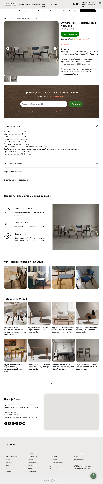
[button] (88, 10)
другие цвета (66, 44)
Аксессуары (9, 472)
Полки (52, 11)
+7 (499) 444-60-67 (11, 412)
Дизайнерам (36, 4)
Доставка (30, 453)
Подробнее (18, 246)
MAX (69, 111)
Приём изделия (32, 456)
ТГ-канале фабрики (57, 97)
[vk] (16, 423)
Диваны (65, 11)
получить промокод (70, 34)
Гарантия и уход (32, 466)
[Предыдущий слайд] (7, 48)
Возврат (30, 469)
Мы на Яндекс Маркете (56, 463)
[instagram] (20, 423)
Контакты (53, 4)
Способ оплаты (32, 463)
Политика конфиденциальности (58, 467)
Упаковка (30, 459)
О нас (28, 4)
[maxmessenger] (23, 423)
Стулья (40, 11)
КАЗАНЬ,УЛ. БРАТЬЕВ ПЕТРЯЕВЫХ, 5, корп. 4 (83, 465)
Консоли (46, 11)
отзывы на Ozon (82, 39)
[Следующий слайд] (55, 48)
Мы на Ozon (53, 459)
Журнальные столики (30, 11)
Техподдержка (32, 472)
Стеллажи (59, 11)
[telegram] (5, 423)
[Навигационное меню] (100, 3)
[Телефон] (13, 423)
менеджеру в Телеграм (59, 111)
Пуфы (76, 11)
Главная (21, 4)
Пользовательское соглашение (58, 469)
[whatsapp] (9, 423)
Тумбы (71, 11)
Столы (21, 11)
